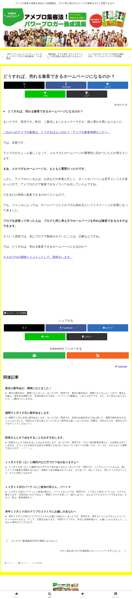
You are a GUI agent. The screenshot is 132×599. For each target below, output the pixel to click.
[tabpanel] (24, 56)
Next (129, 57)
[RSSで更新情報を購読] (98, 355)
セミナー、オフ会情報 (16, 313)
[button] (86, 94)
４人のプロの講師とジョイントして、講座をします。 (38, 257)
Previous (2, 57)
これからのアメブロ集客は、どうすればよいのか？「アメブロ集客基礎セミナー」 (56, 132)
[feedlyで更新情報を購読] (34, 355)
